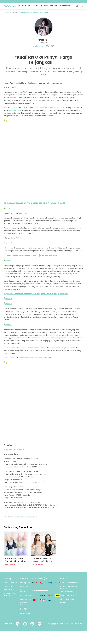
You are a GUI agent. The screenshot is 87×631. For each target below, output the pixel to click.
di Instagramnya (15, 110)
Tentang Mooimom (10, 583)
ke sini (48, 358)
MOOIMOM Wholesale (11, 590)
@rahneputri (38, 46)
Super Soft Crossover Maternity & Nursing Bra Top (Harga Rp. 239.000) (36, 294)
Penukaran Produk (24, 591)
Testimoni (13, 12)
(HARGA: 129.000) (35, 203)
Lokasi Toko (8, 586)
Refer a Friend (25, 614)
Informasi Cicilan (23, 603)
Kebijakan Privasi (26, 599)
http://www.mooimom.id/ (45, 107)
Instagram (19, 517)
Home (6, 12)
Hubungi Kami (25, 583)
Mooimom (21, 348)
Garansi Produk (25, 595)
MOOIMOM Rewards (23, 609)
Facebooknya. (32, 517)
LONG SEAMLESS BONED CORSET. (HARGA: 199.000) (31, 255)
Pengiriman (24, 586)
